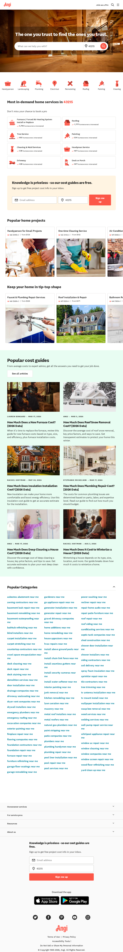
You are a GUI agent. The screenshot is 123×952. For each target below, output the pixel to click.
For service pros (14, 815)
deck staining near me (19, 674)
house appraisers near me (58, 638)
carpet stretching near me (21, 643)
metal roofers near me (56, 719)
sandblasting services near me (97, 629)
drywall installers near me (21, 707)
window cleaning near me (94, 748)
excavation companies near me (24, 723)
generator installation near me (60, 607)
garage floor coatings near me (23, 766)
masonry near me (53, 708)
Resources (12, 823)
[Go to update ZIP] (86, 46)
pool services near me (56, 768)
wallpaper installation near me (97, 703)
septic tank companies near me (98, 634)
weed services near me (93, 714)
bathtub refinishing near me (22, 627)
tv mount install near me (94, 698)
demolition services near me (22, 679)
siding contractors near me (95, 660)
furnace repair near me (19, 755)
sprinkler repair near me (94, 676)
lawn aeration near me (56, 703)
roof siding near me (91, 624)
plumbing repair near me (57, 752)
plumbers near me (54, 741)
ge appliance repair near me (59, 602)
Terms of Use (53, 936)
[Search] (103, 46)
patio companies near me (57, 735)
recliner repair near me (93, 602)
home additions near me (57, 627)
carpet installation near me (21, 638)
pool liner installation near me (60, 757)
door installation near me (20, 685)
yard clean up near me (93, 770)
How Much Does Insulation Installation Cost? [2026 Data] (32, 487)
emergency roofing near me (22, 717)
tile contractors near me (94, 681)
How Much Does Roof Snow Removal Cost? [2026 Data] (86, 424)
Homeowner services (17, 806)
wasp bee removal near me (95, 708)
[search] (103, 46)
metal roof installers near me (60, 714)
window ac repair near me (95, 743)
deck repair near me (17, 669)
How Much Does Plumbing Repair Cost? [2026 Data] (88, 487)
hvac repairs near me (55, 643)
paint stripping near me (56, 730)
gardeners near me (54, 596)
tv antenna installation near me (98, 692)
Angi (65, 416)
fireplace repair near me (20, 734)
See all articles (20, 373)
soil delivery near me (92, 665)
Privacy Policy (69, 936)
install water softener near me (60, 681)
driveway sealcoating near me (23, 696)
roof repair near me (91, 618)
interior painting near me (57, 687)
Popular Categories (22, 587)
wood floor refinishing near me (97, 764)
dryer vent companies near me (23, 701)
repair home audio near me (95, 607)
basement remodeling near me (23, 613)
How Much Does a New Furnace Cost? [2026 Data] (31, 424)
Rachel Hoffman (16, 480)
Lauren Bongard (16, 416)
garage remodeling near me (22, 772)
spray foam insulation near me (97, 670)
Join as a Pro (102, 5)
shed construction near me (95, 640)
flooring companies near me (22, 739)
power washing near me (94, 596)
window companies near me (96, 753)
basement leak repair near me (23, 607)
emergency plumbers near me (23, 712)
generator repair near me (57, 613)
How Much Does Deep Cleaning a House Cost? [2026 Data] (32, 551)
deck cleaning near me (19, 663)
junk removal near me (56, 692)
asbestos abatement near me (23, 596)
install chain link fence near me (61, 658)
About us (11, 832)
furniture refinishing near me (22, 761)
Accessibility (61, 941)
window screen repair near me (97, 759)
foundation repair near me (21, 750)
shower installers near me (95, 654)
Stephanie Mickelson (75, 480)
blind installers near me (20, 633)
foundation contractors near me (24, 744)
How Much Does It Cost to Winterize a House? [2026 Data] (87, 551)
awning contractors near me (22, 602)
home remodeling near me (58, 633)
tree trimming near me (93, 687)
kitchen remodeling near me (59, 698)
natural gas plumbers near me (60, 725)
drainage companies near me (22, 690)
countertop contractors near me (24, 649)
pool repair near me (54, 762)
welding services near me (94, 719)
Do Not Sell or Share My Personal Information (61, 945)
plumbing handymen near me (60, 746)
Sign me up (100, 200)
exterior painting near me (20, 728)
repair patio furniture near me (97, 613)
